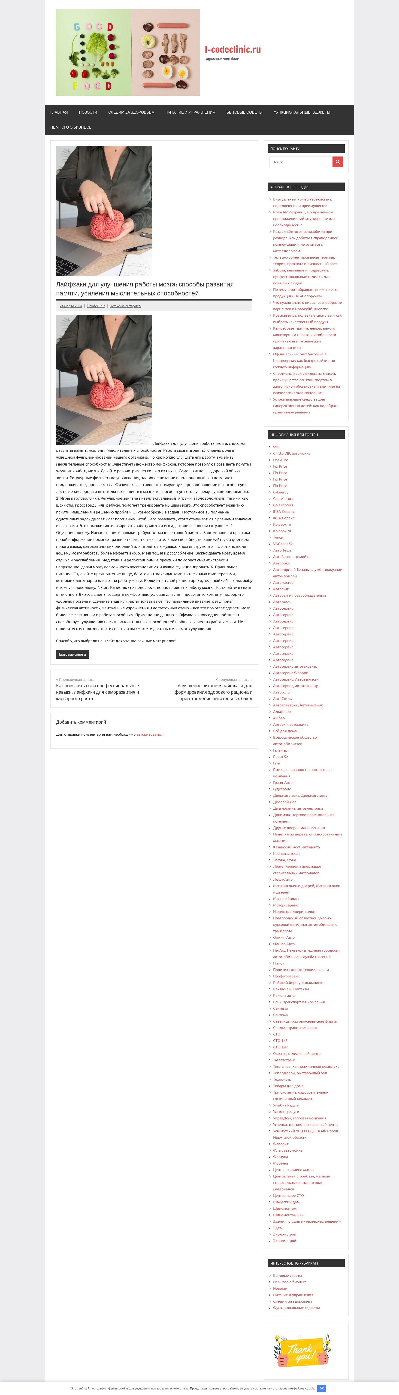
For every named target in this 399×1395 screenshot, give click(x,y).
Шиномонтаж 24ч (288, 1214)
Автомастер (283, 582)
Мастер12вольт (286, 898)
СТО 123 (280, 1040)
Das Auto (280, 459)
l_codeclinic (96, 306)
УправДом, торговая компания (299, 1117)
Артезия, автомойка (290, 724)
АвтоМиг (281, 588)
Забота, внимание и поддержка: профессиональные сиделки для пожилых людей (301, 276)
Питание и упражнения (190, 112)
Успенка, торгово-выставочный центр (305, 1124)
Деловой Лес (284, 801)
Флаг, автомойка (287, 1150)
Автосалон (282, 601)
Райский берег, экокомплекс (298, 982)
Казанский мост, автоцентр (296, 846)
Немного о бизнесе (71, 127)
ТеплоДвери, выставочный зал (300, 1072)
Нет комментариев (125, 306)
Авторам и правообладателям (299, 595)
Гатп (276, 763)
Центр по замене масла (293, 1169)
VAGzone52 (283, 543)
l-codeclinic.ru (233, 49)
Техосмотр (282, 1079)
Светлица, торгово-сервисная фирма (305, 1021)
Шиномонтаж (284, 1208)
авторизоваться (149, 734)
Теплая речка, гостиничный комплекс (306, 1066)
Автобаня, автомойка (291, 556)
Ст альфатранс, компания (295, 1027)
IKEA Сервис (283, 511)
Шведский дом (286, 1201)
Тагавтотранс (284, 1059)
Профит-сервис (286, 975)
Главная (59, 112)
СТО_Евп (280, 1046)
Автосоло (281, 692)
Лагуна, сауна (284, 859)
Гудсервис (282, 788)
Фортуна (280, 1156)
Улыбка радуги (286, 1111)
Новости (88, 112)
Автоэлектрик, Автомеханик (298, 704)
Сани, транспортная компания (299, 1001)
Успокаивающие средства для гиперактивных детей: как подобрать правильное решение (305, 405)
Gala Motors (283, 498)
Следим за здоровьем (131, 112)
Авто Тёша (282, 550)
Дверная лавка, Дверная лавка (300, 795)
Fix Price (280, 466)
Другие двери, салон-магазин (299, 827)
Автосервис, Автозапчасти (296, 679)
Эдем (278, 1227)
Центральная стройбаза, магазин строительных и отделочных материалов (301, 1182)
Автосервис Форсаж (290, 672)
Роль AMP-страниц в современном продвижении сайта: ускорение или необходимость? (304, 218)
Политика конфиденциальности (301, 969)
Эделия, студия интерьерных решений (307, 1221)
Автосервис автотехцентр (295, 666)
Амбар (279, 717)
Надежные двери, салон (294, 911)
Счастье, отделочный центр (296, 1053)
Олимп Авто (284, 937)
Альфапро (282, 711)
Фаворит (280, 1143)
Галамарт (281, 750)
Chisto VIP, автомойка (292, 453)
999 (276, 446)
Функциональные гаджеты (302, 112)
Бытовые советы (245, 112)
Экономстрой (284, 1234)
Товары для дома (288, 1085)
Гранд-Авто (283, 782)
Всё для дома (285, 730)
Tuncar (278, 537)
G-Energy (280, 492)
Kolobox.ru (282, 524)
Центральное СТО (288, 1195)
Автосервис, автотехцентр (295, 685)
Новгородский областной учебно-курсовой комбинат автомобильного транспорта (305, 924)
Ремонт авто (284, 995)
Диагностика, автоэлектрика (298, 808)
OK (322, 1388)
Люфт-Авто (283, 879)
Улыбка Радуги (286, 1105)
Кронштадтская (286, 853)
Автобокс (281, 562)
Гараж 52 (280, 756)
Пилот (278, 963)
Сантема (280, 1008)
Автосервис (283, 608)
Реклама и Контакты (291, 988)
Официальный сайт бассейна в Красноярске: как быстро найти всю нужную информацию (304, 360)
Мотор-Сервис (285, 904)
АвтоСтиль (282, 698)
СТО (276, 1034)
